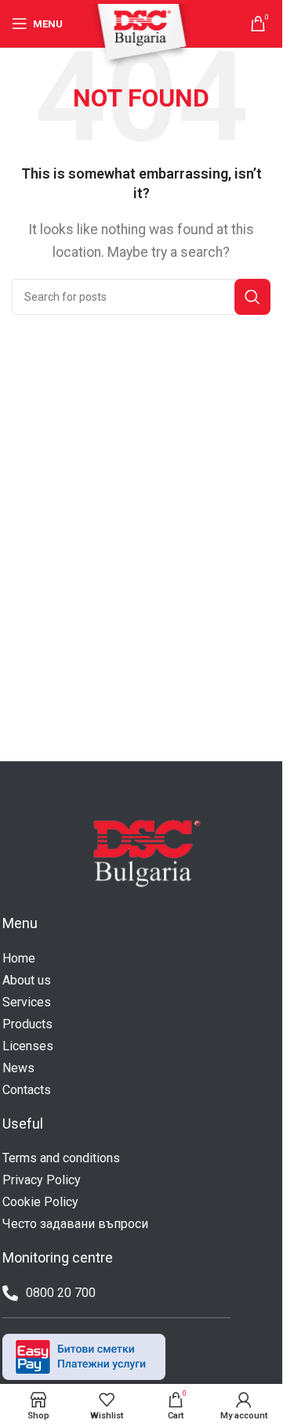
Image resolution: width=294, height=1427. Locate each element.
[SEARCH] (252, 297)
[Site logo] (141, 36)
